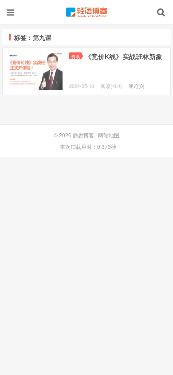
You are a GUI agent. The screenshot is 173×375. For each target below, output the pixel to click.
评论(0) (137, 85)
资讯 (75, 56)
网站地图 (108, 135)
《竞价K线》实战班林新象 (123, 56)
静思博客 (86, 12)
